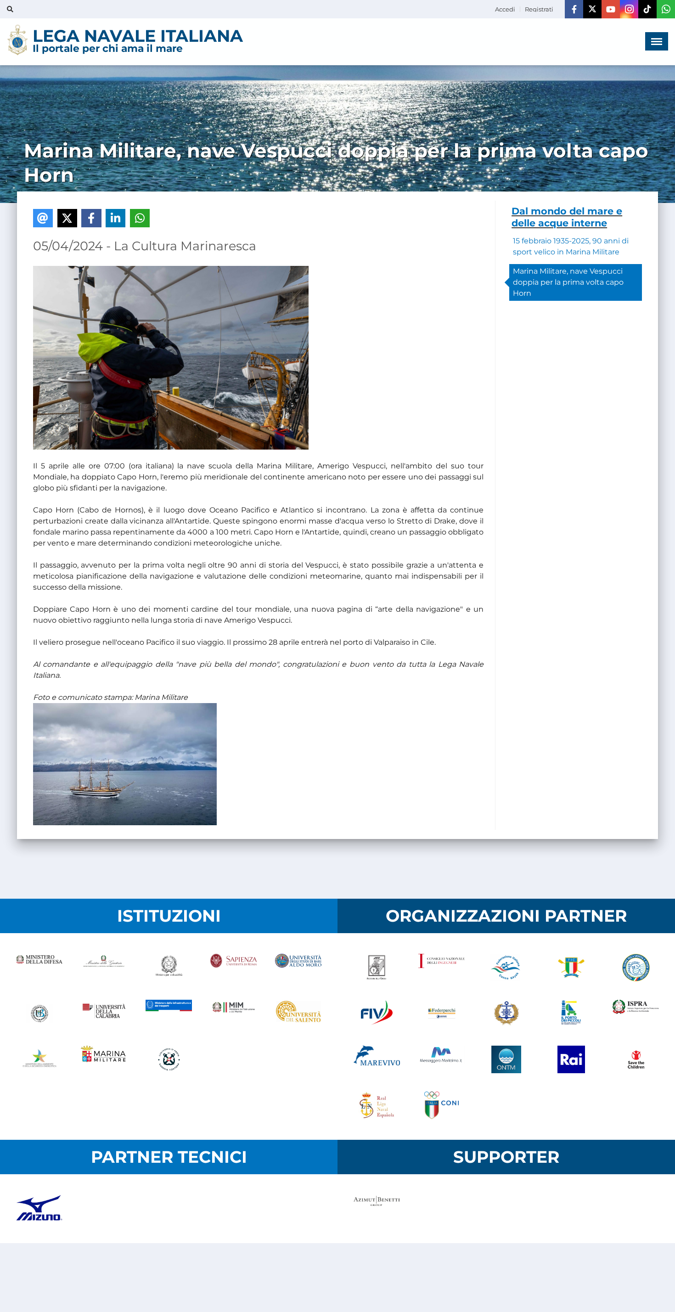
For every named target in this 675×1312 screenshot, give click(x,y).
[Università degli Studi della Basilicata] (39, 1013)
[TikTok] (647, 9)
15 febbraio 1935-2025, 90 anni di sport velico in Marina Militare (571, 246)
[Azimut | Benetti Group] (377, 1208)
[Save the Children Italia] (636, 1059)
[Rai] (571, 1059)
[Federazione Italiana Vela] (377, 1013)
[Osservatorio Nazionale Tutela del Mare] (506, 1059)
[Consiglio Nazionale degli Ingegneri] (441, 967)
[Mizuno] (39, 1208)
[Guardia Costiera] (169, 1059)
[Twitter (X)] (592, 9)
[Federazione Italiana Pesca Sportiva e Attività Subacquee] (636, 967)
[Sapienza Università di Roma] (233, 967)
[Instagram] (629, 9)
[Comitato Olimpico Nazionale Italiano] (441, 1105)
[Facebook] (574, 9)
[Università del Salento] (298, 1013)
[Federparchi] (441, 1013)
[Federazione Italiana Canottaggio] (571, 967)
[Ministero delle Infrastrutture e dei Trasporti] (169, 1013)
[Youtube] (611, 9)
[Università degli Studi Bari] (298, 967)
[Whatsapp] (666, 9)
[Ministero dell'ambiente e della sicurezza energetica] (39, 1059)
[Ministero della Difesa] (39, 967)
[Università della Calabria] (104, 1013)
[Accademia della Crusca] (377, 967)
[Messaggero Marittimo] (441, 1059)
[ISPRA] (636, 1013)
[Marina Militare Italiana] (104, 1059)
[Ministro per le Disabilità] (169, 967)
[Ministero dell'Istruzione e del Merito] (233, 1013)
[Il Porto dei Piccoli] (571, 1013)
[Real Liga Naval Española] (377, 1105)
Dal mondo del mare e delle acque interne (567, 217)
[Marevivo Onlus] (377, 1059)
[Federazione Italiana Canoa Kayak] (506, 967)
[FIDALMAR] (506, 1013)
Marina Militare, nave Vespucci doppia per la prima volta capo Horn (568, 282)
